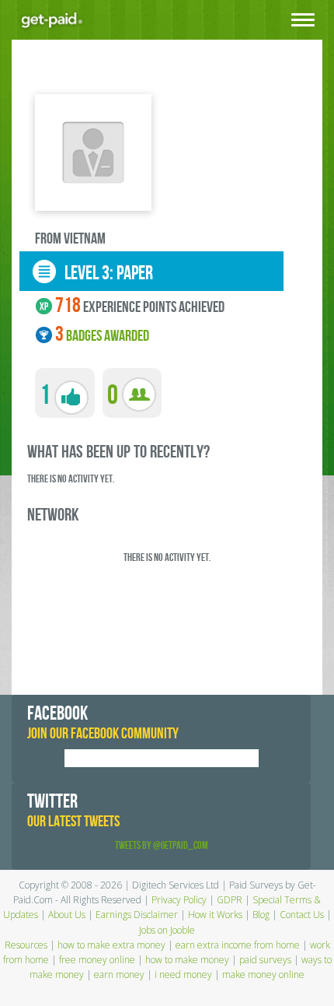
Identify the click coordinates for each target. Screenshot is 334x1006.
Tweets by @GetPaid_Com (161, 845)
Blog (261, 914)
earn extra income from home (238, 945)
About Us (66, 914)
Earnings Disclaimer (137, 914)
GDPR (229, 899)
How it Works (215, 914)
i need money (183, 974)
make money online (263, 974)
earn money (119, 974)
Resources (26, 945)
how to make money (187, 959)
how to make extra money (111, 945)
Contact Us (302, 914)
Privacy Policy (179, 899)
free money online (97, 959)
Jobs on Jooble (167, 930)
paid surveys (265, 959)
